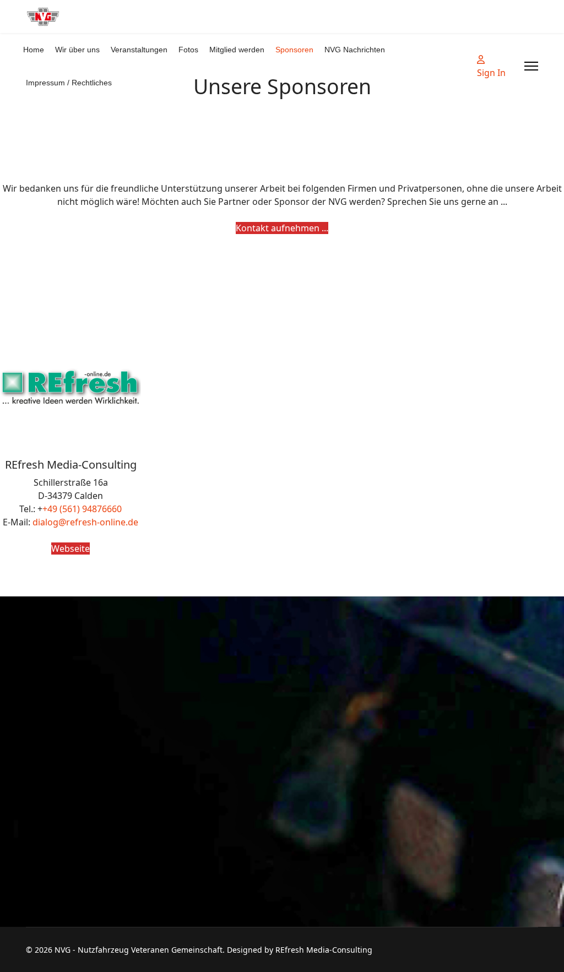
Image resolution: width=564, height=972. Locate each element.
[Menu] (531, 66)
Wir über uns (77, 49)
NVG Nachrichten (354, 49)
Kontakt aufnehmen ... (282, 228)
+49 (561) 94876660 (82, 509)
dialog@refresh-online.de (85, 522)
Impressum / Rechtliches (69, 82)
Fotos (188, 49)
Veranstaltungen (139, 49)
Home (33, 49)
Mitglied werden (236, 49)
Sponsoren (294, 49)
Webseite (70, 548)
